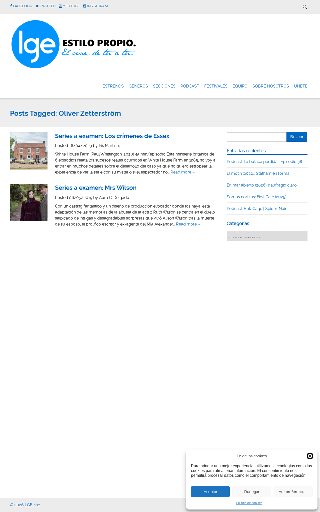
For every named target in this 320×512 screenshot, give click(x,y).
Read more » (182, 172)
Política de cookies (249, 503)
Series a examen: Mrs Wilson (95, 187)
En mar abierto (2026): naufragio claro (262, 185)
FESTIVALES (216, 86)
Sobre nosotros (270, 86)
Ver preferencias (293, 492)
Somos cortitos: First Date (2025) (256, 196)
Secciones (164, 86)
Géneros (138, 86)
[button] (310, 456)
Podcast (189, 86)
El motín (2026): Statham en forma (258, 173)
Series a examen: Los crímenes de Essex (112, 136)
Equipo (240, 86)
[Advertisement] (264, 275)
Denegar (251, 492)
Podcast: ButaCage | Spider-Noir (256, 208)
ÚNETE (301, 86)
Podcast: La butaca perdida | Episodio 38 (264, 161)
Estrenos (113, 86)
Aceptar (210, 492)
